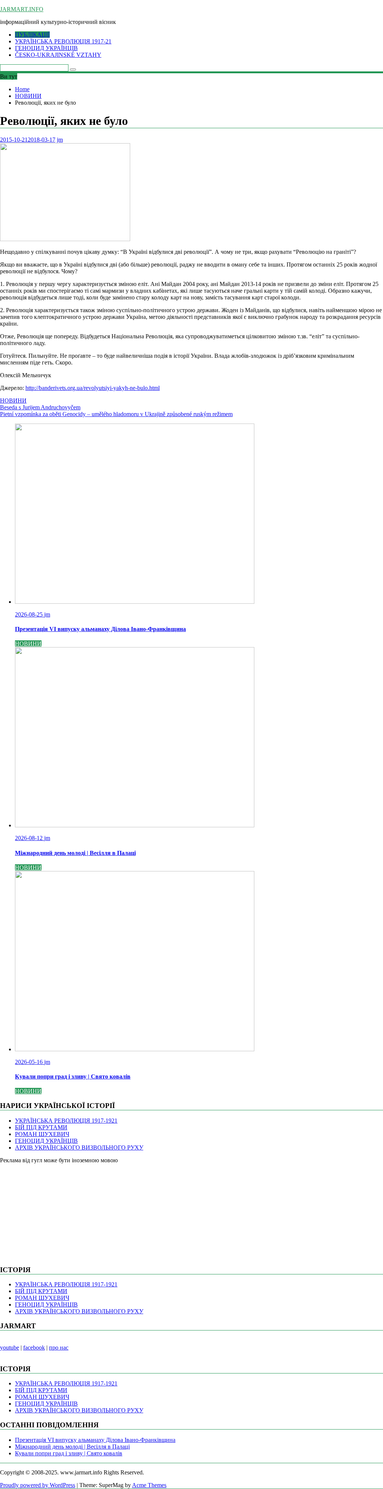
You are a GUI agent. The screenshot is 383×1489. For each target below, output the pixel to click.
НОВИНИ (13, 400)
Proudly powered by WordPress (37, 1485)
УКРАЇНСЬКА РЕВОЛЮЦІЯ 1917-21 (63, 41)
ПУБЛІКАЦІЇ (32, 34)
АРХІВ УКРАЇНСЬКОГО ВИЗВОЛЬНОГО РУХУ (79, 1147)
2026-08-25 (29, 614)
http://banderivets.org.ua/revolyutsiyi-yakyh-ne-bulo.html (92, 388)
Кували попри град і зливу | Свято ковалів (68, 1453)
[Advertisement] (56, 1210)
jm (60, 139)
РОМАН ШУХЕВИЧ (42, 1134)
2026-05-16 (29, 1062)
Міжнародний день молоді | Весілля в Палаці (72, 1446)
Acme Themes (149, 1485)
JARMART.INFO (21, 9)
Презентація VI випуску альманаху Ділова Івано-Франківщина (95, 1440)
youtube (9, 1347)
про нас (58, 1347)
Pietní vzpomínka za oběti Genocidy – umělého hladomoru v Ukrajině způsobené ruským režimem (116, 414)
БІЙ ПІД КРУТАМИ (41, 1127)
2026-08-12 (29, 838)
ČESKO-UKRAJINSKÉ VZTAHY (58, 55)
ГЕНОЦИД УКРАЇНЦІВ (46, 48)
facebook (34, 1347)
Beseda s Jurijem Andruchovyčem (40, 407)
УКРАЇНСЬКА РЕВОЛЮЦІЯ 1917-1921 (66, 1120)
